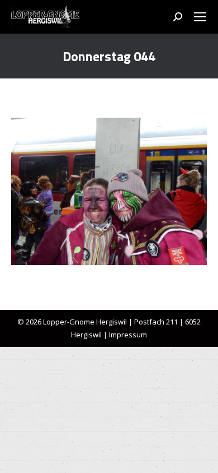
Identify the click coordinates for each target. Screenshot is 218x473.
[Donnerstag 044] (109, 191)
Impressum (128, 335)
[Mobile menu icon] (200, 17)
